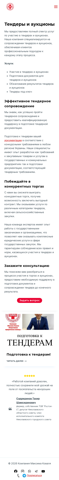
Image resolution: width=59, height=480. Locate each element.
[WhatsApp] (29, 471)
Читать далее (16, 361)
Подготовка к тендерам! (29, 354)
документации (13, 140)
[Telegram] (36, 471)
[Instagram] (22, 471)
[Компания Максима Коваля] (10, 7)
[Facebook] (15, 471)
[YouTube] (43, 471)
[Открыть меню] (56, 6)
